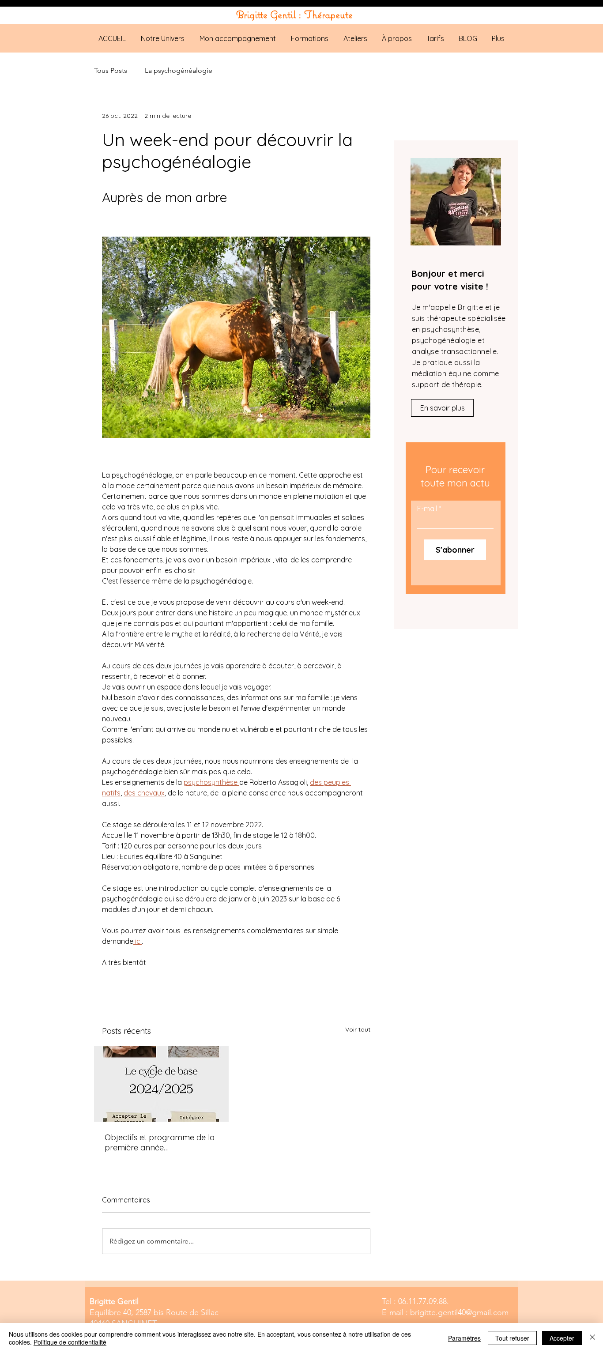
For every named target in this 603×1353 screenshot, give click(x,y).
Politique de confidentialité (70, 1342)
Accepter (562, 1338)
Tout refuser (512, 1338)
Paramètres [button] (464, 1338)
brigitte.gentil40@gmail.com (459, 1312)
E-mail (427, 508)
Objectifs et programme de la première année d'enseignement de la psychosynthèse (160, 1142)
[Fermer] (592, 1338)
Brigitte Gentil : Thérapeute (294, 14)
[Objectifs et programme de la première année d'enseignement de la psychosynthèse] (161, 1084)
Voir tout (357, 1029)
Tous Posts (110, 70)
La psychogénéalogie (178, 70)
